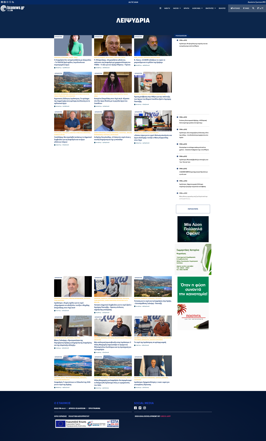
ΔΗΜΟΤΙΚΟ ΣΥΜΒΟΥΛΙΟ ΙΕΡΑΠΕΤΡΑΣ (79, 132)
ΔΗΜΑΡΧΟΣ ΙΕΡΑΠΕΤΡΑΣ (148, 377)
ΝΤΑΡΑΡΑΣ (104, 338)
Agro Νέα (196, 8)
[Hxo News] (12, 8)
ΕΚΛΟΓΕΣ (222, 8)
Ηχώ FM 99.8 (60, 408)
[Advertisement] (194, 79)
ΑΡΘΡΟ (129, 377)
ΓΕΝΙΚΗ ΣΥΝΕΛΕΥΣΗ (59, 96)
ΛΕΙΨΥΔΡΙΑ (57, 57)
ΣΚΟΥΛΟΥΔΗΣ (114, 134)
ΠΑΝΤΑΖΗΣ (144, 94)
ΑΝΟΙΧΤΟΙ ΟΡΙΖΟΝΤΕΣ (156, 340)
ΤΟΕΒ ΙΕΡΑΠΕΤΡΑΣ (59, 300)
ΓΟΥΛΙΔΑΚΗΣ (58, 132)
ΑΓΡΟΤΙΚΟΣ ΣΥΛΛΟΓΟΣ (82, 94)
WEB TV (167, 8)
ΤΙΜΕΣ (246, 8)
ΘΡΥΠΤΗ (140, 57)
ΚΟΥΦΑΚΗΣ (159, 338)
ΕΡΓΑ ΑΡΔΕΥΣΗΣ (70, 96)
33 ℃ (261, 8)
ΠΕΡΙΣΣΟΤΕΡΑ (193, 209)
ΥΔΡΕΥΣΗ (158, 377)
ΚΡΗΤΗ (186, 8)
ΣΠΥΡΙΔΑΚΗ (64, 57)
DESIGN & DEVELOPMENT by (153, 416)
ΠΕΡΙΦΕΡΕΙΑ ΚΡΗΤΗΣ (60, 338)
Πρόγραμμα (94, 408)
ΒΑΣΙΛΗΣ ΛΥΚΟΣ (155, 57)
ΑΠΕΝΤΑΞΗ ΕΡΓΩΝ (160, 94)
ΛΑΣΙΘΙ (96, 94)
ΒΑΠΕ (135, 57)
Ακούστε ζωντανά (255, 2)
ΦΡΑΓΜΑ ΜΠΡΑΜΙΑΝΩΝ (76, 298)
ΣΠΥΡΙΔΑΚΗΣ (65, 298)
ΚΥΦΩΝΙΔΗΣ (138, 132)
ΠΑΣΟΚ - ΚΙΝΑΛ (73, 57)
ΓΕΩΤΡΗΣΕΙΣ (151, 338)
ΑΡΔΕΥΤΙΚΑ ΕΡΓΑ (118, 94)
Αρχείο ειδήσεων (77, 408)
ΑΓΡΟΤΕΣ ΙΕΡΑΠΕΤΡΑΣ (112, 132)
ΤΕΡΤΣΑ (123, 57)
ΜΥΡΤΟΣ (96, 57)
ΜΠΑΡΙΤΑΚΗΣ (109, 57)
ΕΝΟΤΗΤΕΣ (210, 8)
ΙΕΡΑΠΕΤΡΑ (58, 36)
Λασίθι (176, 8)
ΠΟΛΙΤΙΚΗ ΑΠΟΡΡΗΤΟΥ (79, 416)
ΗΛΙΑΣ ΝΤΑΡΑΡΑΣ (121, 377)
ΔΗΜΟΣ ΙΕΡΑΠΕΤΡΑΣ (100, 132)
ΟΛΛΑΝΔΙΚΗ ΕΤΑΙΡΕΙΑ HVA (62, 379)
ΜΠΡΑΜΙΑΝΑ (64, 94)
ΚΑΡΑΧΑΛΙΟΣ (145, 340)
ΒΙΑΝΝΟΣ (102, 57)
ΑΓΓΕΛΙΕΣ (236, 8)
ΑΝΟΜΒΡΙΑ (137, 338)
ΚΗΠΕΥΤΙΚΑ (122, 132)
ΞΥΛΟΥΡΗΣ (158, 298)
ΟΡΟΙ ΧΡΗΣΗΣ (60, 416)
